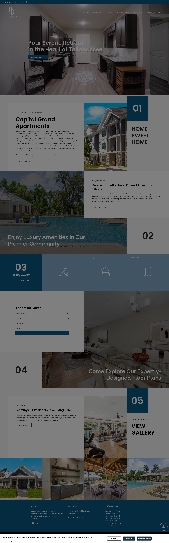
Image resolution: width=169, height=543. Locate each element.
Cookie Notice (31, 541)
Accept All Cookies (144, 538)
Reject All (129, 538)
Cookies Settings (114, 538)
